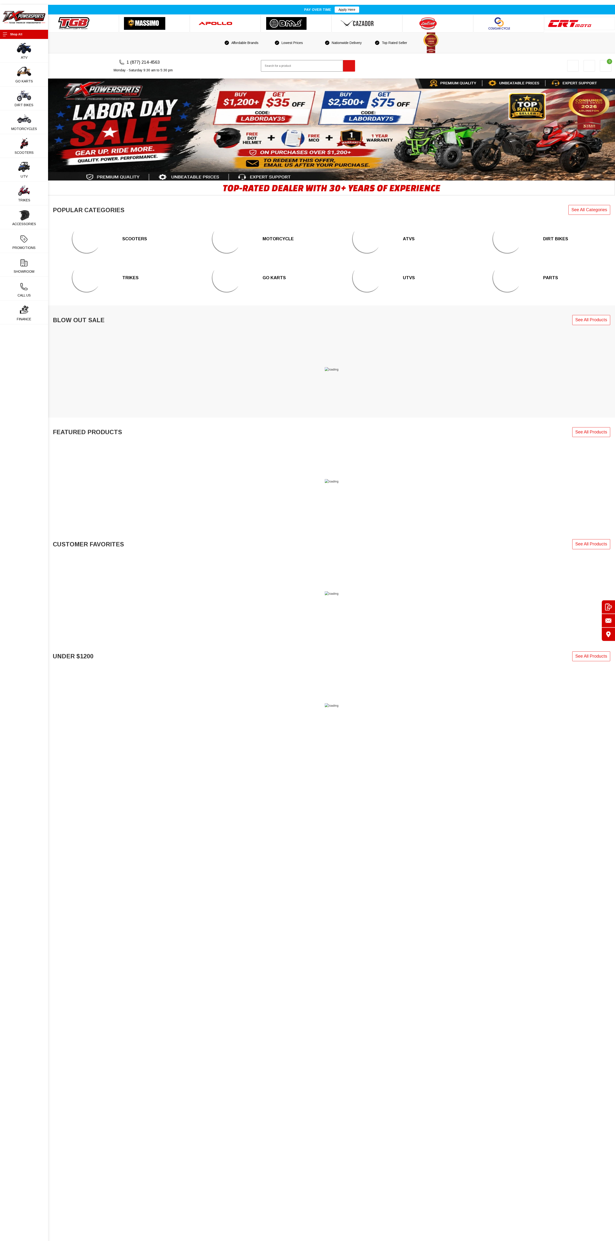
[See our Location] (608, 634)
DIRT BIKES (24, 105)
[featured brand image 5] (367, 23)
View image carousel (62, 81)
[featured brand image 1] (154, 23)
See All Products (591, 319)
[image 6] (86, 278)
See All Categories (589, 209)
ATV (24, 57)
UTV (24, 176)
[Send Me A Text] (608, 606)
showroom (24, 271)
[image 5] (86, 239)
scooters (24, 152)
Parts (550, 277)
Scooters (134, 238)
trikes (24, 200)
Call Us (24, 295)
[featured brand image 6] (437, 23)
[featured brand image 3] (225, 23)
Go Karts (274, 277)
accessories (24, 224)
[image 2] (507, 239)
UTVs (409, 277)
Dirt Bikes (555, 238)
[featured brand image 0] (83, 23)
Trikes (130, 277)
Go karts (24, 81)
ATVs (409, 238)
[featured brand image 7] (508, 23)
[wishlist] (589, 65)
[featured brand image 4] (296, 23)
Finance (24, 319)
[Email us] (608, 620)
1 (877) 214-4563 (143, 62)
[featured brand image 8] (579, 23)
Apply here (346, 10)
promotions (24, 248)
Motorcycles (24, 129)
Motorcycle (278, 238)
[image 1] (226, 239)
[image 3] (226, 278)
